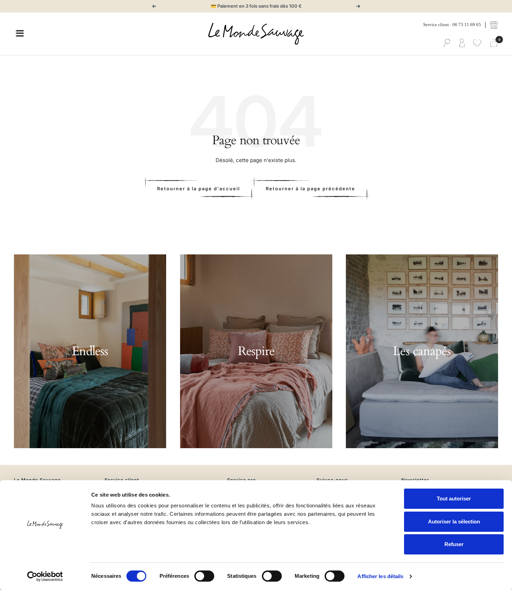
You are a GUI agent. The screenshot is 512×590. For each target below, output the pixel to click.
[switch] (204, 576)
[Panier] (494, 43)
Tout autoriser (454, 498)
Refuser (454, 544)
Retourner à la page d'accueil (198, 188)
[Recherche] (447, 43)
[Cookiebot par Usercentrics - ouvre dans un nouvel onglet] (45, 576)
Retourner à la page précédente (310, 188)
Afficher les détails (380, 576)
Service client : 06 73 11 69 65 (452, 24)
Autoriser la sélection (454, 521)
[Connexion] (462, 43)
